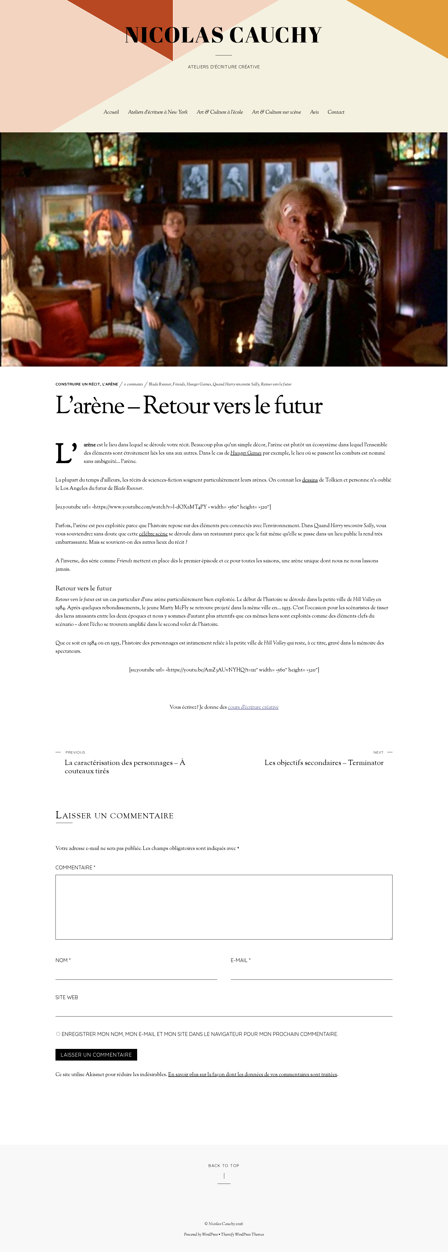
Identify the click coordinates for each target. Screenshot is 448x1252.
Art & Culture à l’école (220, 112)
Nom (63, 960)
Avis (314, 112)
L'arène (110, 384)
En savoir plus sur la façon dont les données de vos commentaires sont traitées (252, 1075)
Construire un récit (77, 384)
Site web (66, 997)
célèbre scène (153, 534)
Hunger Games (199, 384)
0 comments (133, 384)
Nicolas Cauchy (222, 1224)
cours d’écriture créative (253, 707)
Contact (336, 112)
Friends (179, 384)
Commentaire (75, 867)
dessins (310, 480)
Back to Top (224, 1165)
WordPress (210, 1234)
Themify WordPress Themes (242, 1234)
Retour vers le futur (276, 384)
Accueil (111, 112)
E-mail (240, 960)
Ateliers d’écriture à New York (158, 112)
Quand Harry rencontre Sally (236, 384)
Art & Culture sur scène (276, 112)
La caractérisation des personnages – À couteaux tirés (125, 763)
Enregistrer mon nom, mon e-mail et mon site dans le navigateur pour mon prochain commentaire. (200, 1034)
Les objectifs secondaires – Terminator (324, 759)
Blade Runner (160, 384)
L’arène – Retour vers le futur (188, 407)
